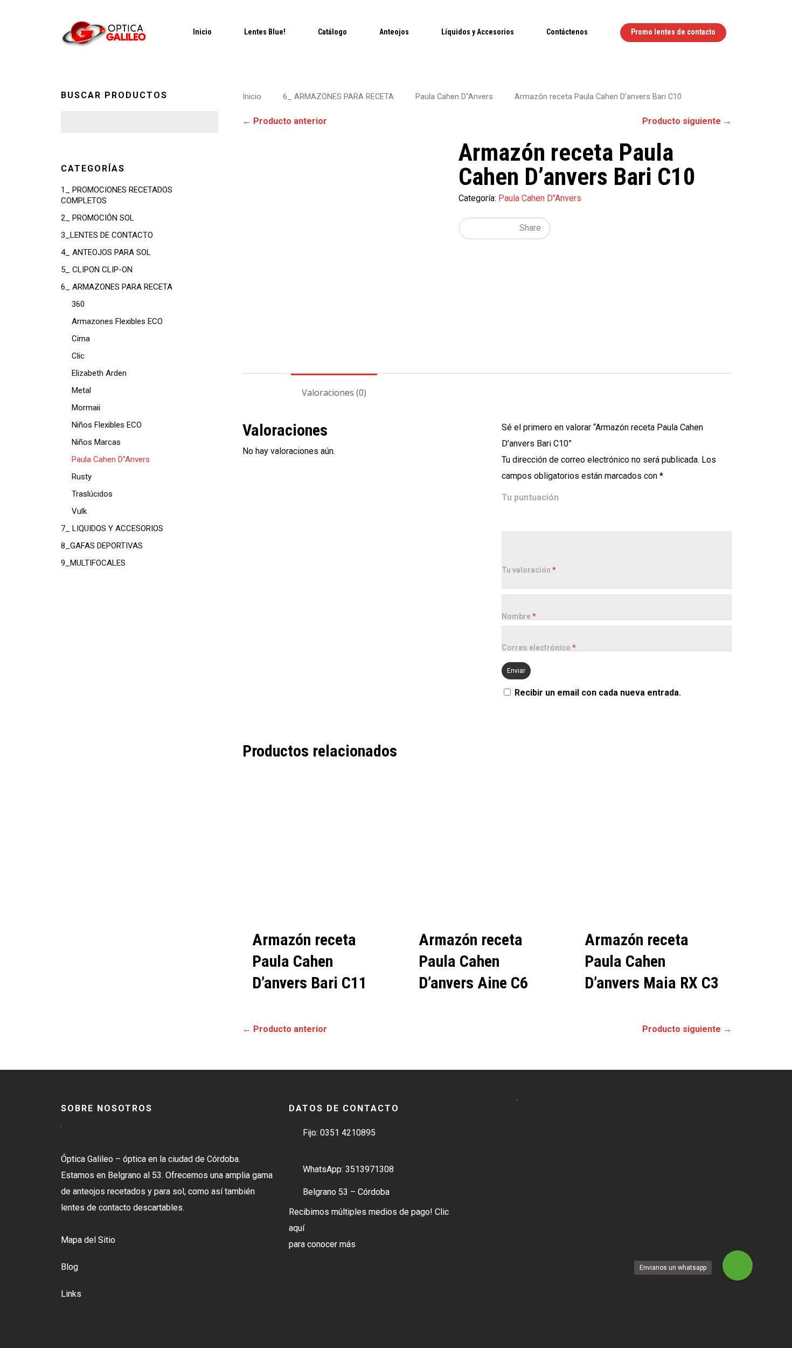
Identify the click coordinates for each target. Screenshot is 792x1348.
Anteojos (394, 31)
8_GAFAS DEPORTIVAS (102, 546)
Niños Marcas (96, 442)
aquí (296, 1228)
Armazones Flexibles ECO (117, 321)
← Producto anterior (284, 121)
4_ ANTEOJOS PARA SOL (106, 252)
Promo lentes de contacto (673, 31)
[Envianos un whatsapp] (737, 1265)
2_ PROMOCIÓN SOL (97, 218)
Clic (78, 356)
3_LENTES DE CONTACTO (107, 235)
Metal (81, 390)
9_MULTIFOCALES (93, 563)
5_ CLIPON (97, 269)
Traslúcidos (92, 494)
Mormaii (86, 407)
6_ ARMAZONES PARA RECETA (116, 287)
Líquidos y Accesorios (477, 31)
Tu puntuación (530, 497)
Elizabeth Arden (99, 373)
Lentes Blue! (265, 31)
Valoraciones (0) (334, 392)
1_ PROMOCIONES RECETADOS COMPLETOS (116, 195)
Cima (81, 338)
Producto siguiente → (687, 121)
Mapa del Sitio (88, 1240)
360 (78, 304)
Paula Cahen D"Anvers (111, 459)
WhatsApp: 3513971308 (348, 1170)
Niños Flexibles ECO (107, 425)
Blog (69, 1267)
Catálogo (332, 31)
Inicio (202, 31)
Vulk (79, 511)
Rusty (82, 477)
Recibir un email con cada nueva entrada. (598, 692)
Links (71, 1294)
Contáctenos (567, 31)
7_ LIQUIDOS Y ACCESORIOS (112, 528)
